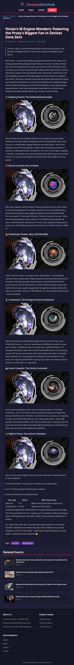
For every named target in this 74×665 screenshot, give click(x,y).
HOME (21, 10)
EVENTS (52, 10)
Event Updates (27, 543)
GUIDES (41, 10)
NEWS (31, 10)
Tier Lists (15, 543)
